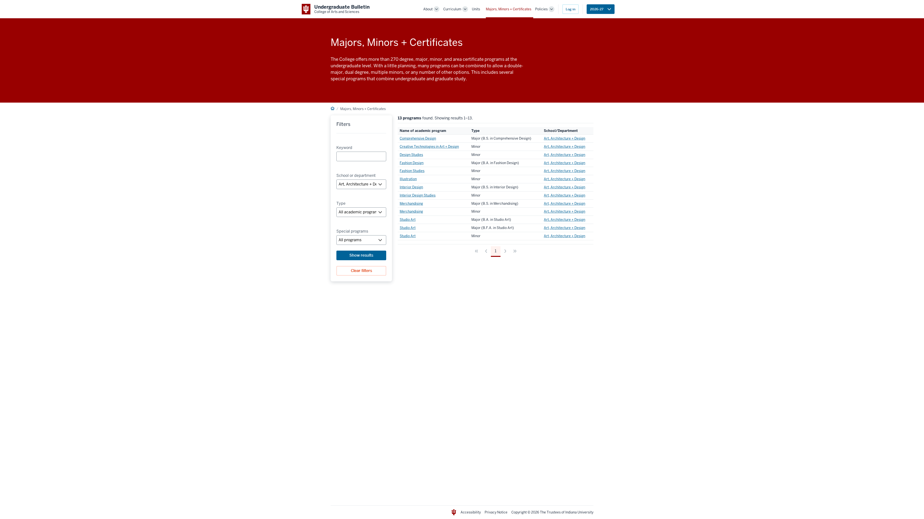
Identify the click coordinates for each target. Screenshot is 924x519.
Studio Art (408, 219)
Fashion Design (412, 163)
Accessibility (471, 512)
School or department (356, 175)
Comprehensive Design (418, 138)
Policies (541, 9)
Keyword (344, 147)
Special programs (352, 231)
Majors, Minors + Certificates (508, 9)
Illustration (408, 179)
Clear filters (361, 270)
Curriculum (452, 9)
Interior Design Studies (418, 195)
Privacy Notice (496, 512)
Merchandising (411, 203)
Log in (570, 9)
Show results (361, 255)
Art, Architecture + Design (564, 138)
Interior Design (411, 187)
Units (476, 9)
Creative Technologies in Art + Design (429, 146)
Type (341, 203)
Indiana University (579, 512)
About (428, 9)
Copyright (519, 512)
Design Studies (411, 155)
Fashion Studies (412, 171)
